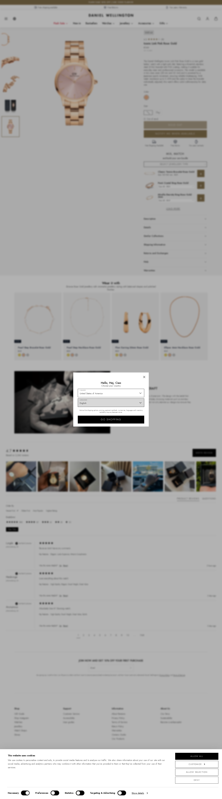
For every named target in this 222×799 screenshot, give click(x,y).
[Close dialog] (163, 357)
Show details (138, 793)
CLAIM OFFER (132, 416)
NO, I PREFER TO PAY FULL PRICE (132, 425)
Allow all (196, 756)
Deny (197, 780)
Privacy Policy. (140, 438)
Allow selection (197, 772)
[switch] (55, 793)
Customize (195, 764)
